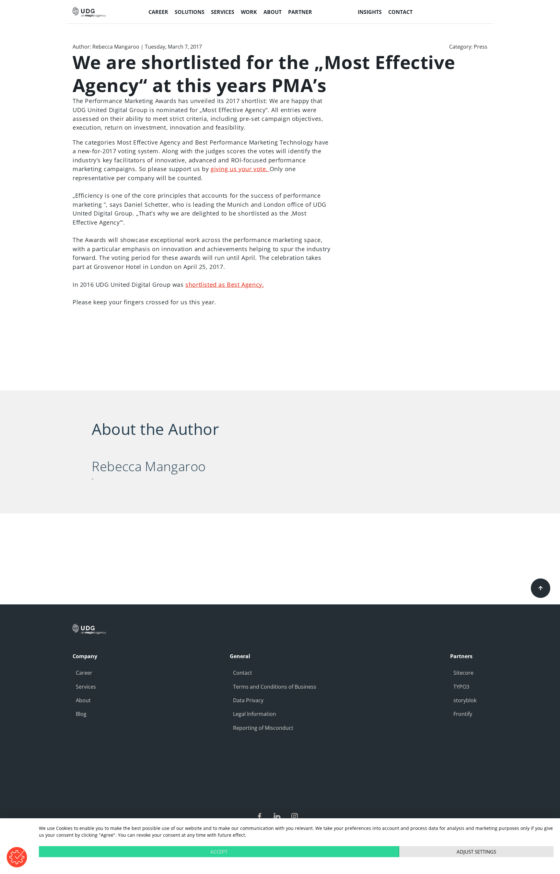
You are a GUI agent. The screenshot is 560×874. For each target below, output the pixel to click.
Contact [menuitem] (400, 12)
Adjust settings (476, 851)
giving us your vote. (240, 169)
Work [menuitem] (249, 12)
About (83, 700)
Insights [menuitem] (370, 12)
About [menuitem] (272, 12)
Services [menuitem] (222, 12)
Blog (81, 713)
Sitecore (463, 672)
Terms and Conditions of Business (274, 686)
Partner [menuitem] (300, 12)
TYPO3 (461, 686)
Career (84, 672)
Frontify (462, 713)
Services (86, 686)
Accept (219, 851)
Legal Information (254, 713)
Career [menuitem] (158, 12)
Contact (242, 672)
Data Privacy (248, 700)
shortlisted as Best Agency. (224, 284)
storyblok (464, 700)
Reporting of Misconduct (263, 727)
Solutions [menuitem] (189, 12)
